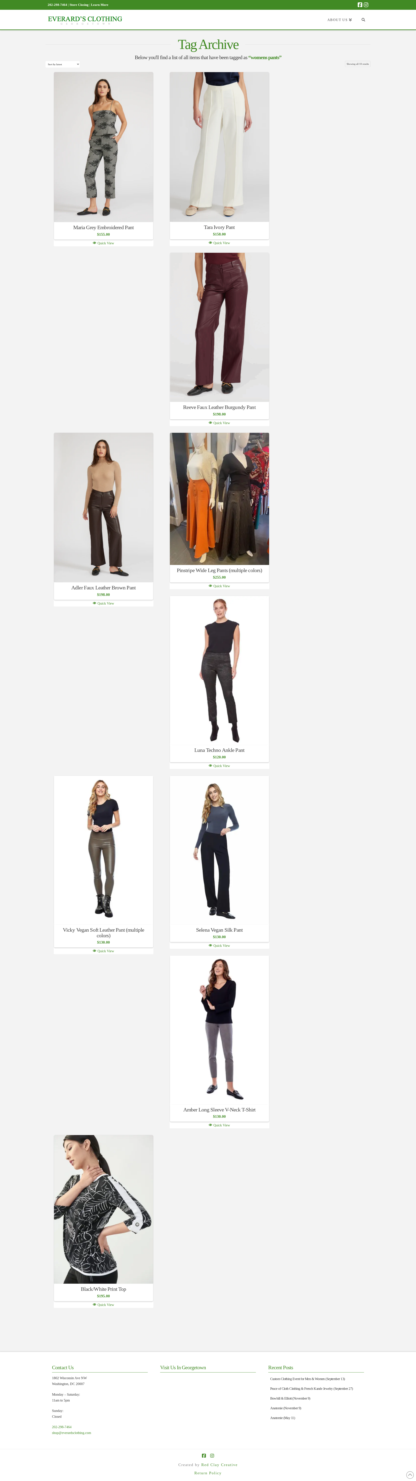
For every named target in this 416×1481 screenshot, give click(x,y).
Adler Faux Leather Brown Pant (103, 587)
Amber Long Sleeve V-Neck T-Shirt (219, 1110)
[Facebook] (360, 4)
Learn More (99, 4)
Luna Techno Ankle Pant (219, 750)
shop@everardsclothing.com (71, 1433)
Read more (103, 212)
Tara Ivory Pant (219, 227)
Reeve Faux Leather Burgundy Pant (219, 407)
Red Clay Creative (219, 1465)
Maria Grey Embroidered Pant (103, 227)
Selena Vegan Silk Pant (219, 930)
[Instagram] (366, 4)
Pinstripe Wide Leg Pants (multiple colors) (219, 570)
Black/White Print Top (103, 1289)
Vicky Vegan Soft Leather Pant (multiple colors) (103, 932)
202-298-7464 (62, 1427)
